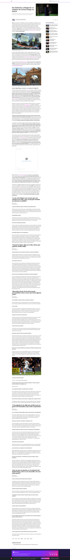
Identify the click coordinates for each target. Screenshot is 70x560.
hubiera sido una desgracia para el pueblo (31, 57)
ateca (13, 538)
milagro (28, 538)
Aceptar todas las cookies (45, 558)
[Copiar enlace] (53, 20)
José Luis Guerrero (18, 19)
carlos (16, 538)
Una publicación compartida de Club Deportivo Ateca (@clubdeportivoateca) (26, 171)
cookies (25, 558)
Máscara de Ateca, (15, 98)
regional (31, 538)
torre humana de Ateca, (22, 137)
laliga (25, 538)
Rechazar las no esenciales (54, 558)
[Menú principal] (11, 1)
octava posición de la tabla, (21, 174)
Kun (12, 185)
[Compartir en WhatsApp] (55, 20)
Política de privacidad (18, 558)
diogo (18, 538)
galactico (22, 538)
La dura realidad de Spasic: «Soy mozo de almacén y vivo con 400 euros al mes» (25, 544)
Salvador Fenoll (23, 19)
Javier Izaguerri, (27, 104)
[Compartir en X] (57, 20)
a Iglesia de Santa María (33, 30)
